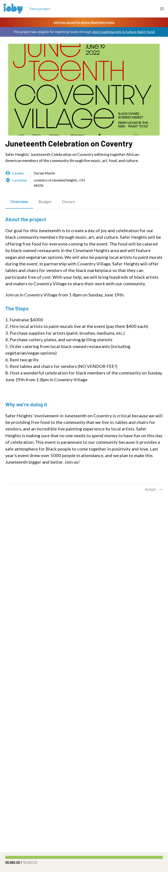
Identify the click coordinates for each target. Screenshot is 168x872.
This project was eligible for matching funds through (84, 32)
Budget (150, 489)
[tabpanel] (84, 346)
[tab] (19, 202)
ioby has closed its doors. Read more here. (84, 22)
